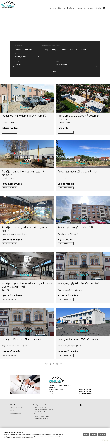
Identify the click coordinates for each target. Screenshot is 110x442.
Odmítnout (93, 434)
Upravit (86, 434)
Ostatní (83, 49)
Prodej (18, 49)
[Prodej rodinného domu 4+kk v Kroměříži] (27, 98)
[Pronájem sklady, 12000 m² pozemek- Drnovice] (83, 98)
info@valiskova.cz (85, 393)
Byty (46, 49)
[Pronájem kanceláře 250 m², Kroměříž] (83, 322)
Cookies (12, 410)
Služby (59, 14)
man (18, 414)
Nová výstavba (67, 14)
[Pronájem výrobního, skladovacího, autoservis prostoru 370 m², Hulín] (27, 266)
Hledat (55, 72)
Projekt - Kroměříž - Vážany (41, 407)
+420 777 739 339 (85, 389)
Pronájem (28, 49)
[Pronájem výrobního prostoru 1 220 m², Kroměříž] (27, 154)
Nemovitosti (52, 14)
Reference (91, 14)
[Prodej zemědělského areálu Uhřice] (83, 154)
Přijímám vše (102, 434)
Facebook (85, 405)
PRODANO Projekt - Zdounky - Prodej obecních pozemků (42, 417)
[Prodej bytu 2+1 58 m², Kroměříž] (83, 210)
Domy (53, 49)
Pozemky (62, 49)
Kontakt (98, 14)
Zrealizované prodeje (79, 14)
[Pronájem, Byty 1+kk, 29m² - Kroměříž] (83, 266)
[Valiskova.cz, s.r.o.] (13, 4)
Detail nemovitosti (9, 132)
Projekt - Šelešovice (39, 414)
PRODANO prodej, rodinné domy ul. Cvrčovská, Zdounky (43, 411)
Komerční (73, 49)
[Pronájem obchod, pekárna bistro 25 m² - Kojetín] (27, 210)
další (62, 363)
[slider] (13, 66)
